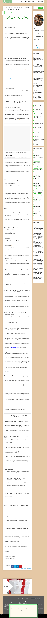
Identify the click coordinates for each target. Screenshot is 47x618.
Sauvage (35, 199)
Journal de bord (36, 183)
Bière (39, 150)
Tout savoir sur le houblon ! (17, 73)
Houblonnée (36, 178)
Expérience (36, 171)
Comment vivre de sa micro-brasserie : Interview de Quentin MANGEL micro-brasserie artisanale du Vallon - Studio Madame (38, 274)
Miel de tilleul (40, 190)
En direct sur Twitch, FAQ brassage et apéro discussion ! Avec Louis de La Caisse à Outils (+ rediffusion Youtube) (38, 95)
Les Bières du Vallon (39, 113)
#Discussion (25, 568)
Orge (35, 192)
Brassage (36, 109)
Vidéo (35, 208)
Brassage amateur (37, 162)
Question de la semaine (39, 132)
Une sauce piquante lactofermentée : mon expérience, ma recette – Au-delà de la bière (38, 66)
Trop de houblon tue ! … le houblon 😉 (18, 69)
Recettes (36, 136)
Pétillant (35, 197)
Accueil (22, 1)
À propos (29, 1)
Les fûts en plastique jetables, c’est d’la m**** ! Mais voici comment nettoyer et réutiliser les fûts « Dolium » (38, 58)
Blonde (41, 157)
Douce (41, 169)
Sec (39, 199)
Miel (35, 190)
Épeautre (35, 213)
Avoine (35, 150)
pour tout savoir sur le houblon (21, 203)
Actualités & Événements (39, 105)
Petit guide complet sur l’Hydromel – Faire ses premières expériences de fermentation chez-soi (38, 87)
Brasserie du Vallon (38, 111)
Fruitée (35, 176)
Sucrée (35, 201)
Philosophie (40, 192)
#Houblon (29, 568)
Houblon (39, 176)
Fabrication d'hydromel (39, 123)
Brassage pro (36, 164)
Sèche (39, 201)
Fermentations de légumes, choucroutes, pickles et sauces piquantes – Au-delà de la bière (38, 73)
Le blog (25, 1)
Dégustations (37, 120)
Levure (35, 185)
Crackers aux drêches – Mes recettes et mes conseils (38, 268)
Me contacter (34, 1)
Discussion (36, 169)
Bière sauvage (36, 157)
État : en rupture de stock (37, 215)
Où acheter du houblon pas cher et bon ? (18, 78)
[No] (45, 615)
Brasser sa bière (40, 1)
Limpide (39, 185)
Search (42, 7)
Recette (39, 197)
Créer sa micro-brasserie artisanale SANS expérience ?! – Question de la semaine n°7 (38, 80)
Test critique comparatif (37, 206)
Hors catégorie (37, 127)
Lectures (36, 130)
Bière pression (36, 155)
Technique (36, 204)
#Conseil (22, 568)
